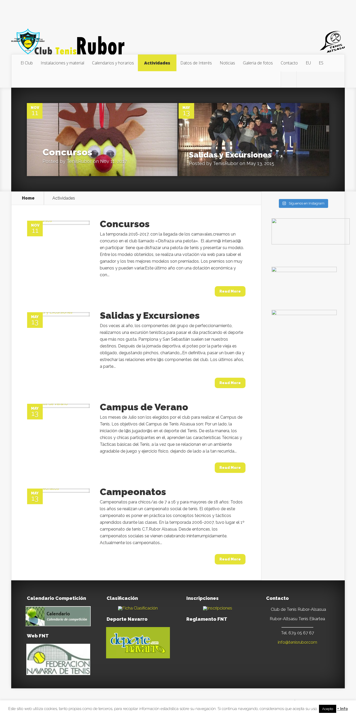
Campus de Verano (144, 406)
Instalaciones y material (62, 63)
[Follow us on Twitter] (289, 79)
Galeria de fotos (258, 63)
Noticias (227, 63)
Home (28, 198)
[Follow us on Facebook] (304, 79)
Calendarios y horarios (113, 63)
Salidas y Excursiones (230, 154)
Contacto (289, 63)
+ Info (342, 709)
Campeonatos (133, 491)
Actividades (157, 63)
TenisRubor (79, 161)
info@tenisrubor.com (297, 642)
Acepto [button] (327, 709)
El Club (27, 63)
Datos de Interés (196, 63)
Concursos (67, 152)
